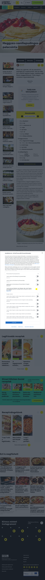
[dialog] (22, 290)
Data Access (20, 326)
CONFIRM (14, 322)
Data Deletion (14, 326)
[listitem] (22, 273)
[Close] (43, 253)
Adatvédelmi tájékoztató (29, 326)
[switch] (37, 276)
